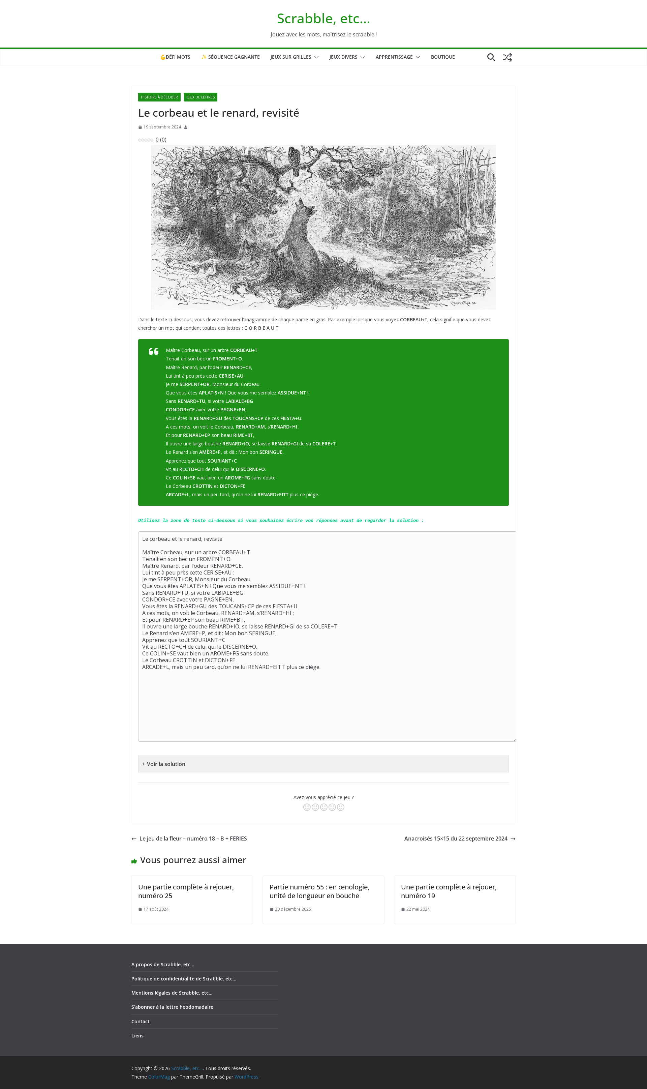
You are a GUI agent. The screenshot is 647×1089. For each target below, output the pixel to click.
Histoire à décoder (159, 97)
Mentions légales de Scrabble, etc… (171, 993)
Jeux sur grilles (291, 57)
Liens (137, 1035)
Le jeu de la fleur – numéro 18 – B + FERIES (193, 838)
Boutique (443, 57)
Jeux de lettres (201, 97)
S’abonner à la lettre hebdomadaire (172, 1007)
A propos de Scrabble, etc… (162, 964)
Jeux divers (344, 57)
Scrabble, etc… (323, 18)
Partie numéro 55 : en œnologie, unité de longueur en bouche (319, 891)
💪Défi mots (175, 57)
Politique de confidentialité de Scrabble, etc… (183, 978)
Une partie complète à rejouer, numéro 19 (449, 891)
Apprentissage (394, 57)
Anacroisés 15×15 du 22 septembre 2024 (455, 838)
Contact (140, 1021)
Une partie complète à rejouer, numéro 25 (186, 891)
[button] (315, 57)
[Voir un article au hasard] (507, 57)
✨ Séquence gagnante (230, 57)
